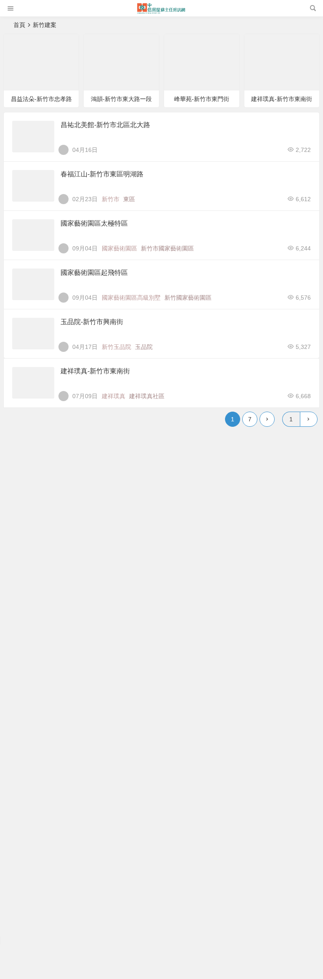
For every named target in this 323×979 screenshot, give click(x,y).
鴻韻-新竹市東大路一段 (121, 99)
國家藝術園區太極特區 (94, 223)
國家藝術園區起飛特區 (94, 272)
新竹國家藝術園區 (188, 297)
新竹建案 (23, 43)
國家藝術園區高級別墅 (131, 297)
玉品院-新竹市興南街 (92, 321)
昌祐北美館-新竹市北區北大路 (105, 124)
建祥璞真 (113, 396)
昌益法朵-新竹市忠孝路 (41, 99)
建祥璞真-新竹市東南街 (281, 99)
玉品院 (144, 346)
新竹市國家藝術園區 (167, 248)
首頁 (19, 24)
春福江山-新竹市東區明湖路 (102, 174)
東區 (129, 199)
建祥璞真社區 (146, 396)
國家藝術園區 (119, 248)
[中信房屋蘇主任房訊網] (161, 11)
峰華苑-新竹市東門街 (201, 99)
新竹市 (110, 199)
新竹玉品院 (116, 346)
